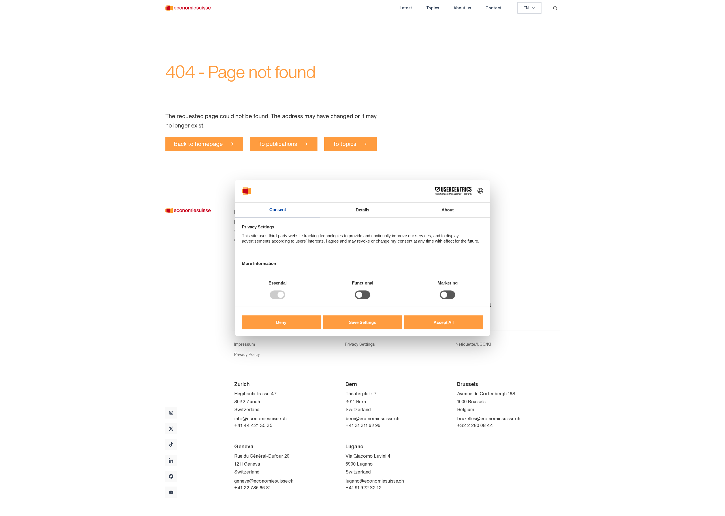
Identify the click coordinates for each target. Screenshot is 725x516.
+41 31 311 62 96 (363, 425)
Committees (471, 240)
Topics (432, 8)
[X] (171, 428)
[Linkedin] (171, 460)
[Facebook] (171, 476)
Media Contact (474, 304)
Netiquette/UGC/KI (473, 344)
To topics (344, 144)
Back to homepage (198, 144)
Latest (406, 8)
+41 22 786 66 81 (252, 487)
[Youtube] (171, 492)
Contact (493, 8)
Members (467, 249)
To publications (278, 144)
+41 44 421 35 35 (253, 425)
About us (462, 8)
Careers (466, 258)
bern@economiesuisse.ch (372, 418)
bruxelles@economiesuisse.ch (488, 418)
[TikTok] (171, 444)
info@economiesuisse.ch (260, 418)
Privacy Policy (247, 354)
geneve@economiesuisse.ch (263, 480)
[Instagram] (171, 413)
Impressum (244, 344)
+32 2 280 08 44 (475, 425)
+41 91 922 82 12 (363, 487)
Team (463, 231)
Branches (468, 295)
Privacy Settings (360, 344)
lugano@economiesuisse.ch (375, 480)
